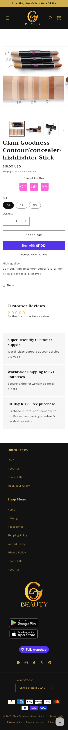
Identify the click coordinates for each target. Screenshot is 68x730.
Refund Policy (17, 544)
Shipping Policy (18, 535)
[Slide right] (64, 129)
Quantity (8, 213)
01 (8, 205)
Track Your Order (19, 485)
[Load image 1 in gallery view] (16, 128)
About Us (14, 468)
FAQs (11, 460)
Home (11, 509)
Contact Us (15, 477)
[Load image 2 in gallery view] (33, 128)
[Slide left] (4, 129)
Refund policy (57, 716)
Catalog (13, 518)
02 (21, 205)
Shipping (7, 171)
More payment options (34, 254)
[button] (7, 18)
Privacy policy (14, 722)
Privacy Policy (17, 552)
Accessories (16, 526)
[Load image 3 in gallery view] (51, 128)
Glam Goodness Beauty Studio (29, 716)
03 (35, 205)
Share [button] (10, 285)
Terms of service (35, 722)
